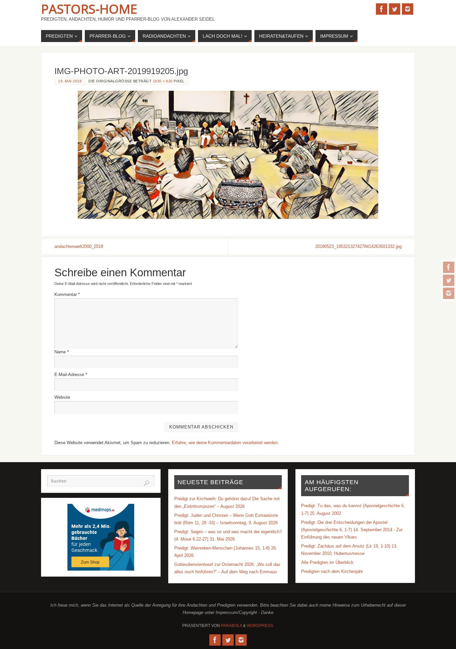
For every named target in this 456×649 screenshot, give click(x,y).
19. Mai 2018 (69, 81)
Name (61, 351)
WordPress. (260, 625)
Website (62, 397)
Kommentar (67, 294)
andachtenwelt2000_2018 (78, 246)
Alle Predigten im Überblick (327, 562)
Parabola (231, 625)
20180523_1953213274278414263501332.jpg (358, 246)
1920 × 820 (163, 81)
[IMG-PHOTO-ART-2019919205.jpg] (228, 155)
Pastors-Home (89, 8)
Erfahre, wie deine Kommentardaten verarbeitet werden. (225, 442)
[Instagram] (448, 293)
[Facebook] (448, 267)
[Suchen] (146, 483)
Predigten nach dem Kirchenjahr (332, 571)
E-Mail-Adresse (70, 374)
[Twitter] (448, 280)
